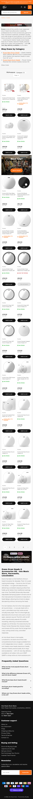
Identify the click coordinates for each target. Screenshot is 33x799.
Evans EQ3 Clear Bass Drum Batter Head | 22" (9, 194)
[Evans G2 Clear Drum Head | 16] (24, 404)
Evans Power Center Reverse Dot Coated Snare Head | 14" (8, 232)
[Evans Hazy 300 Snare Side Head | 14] (9, 366)
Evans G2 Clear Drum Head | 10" (8, 488)
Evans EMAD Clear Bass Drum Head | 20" (8, 269)
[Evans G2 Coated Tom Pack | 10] (9, 404)
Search (26, 12)
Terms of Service (6, 735)
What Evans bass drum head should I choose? (16, 680)
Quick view (9, 115)
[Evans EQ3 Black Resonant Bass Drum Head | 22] (24, 182)
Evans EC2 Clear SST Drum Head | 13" (8, 342)
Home (3, 17)
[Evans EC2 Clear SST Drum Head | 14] (24, 294)
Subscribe (25, 772)
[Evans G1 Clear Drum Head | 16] (24, 513)
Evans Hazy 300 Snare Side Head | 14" (8, 378)
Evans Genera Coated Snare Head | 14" (23, 342)
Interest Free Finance (8, 755)
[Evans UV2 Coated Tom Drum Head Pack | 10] (9, 125)
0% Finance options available (16, 557)
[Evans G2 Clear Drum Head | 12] (24, 441)
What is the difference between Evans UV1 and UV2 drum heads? (16, 674)
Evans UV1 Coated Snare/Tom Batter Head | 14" (22, 137)
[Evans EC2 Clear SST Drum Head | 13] (9, 330)
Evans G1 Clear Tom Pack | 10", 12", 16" (22, 488)
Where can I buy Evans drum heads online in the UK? (16, 694)
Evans (8, 17)
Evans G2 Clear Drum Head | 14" (8, 452)
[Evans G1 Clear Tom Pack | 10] (24, 477)
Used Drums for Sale (8, 749)
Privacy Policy (5, 733)
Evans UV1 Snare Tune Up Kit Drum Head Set (8, 98)
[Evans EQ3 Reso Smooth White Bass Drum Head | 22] (24, 220)
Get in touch (17, 170)
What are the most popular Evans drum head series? (16, 667)
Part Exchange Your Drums (10, 753)
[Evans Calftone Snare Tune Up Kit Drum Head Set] (24, 87)
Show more (5, 65)
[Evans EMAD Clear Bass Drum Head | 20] (9, 258)
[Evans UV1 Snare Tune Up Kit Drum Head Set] (9, 87)
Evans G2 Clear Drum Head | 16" (23, 415)
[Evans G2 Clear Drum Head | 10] (9, 477)
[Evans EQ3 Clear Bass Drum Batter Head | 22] (9, 182)
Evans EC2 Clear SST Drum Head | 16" (8, 306)
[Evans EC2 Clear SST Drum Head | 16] (9, 294)
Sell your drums (6, 751)
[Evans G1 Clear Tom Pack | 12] (9, 513)
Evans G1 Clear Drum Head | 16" (23, 524)
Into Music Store (13, 797)
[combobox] (16, 12)
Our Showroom (6, 726)
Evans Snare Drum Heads (11, 60)
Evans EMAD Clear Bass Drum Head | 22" (23, 269)
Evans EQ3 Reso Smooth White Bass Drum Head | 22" (23, 232)
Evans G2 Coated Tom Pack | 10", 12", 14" (8, 415)
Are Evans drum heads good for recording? (16, 687)
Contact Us (5, 737)
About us (4, 724)
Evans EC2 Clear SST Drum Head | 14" (23, 306)
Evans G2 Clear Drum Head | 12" (23, 452)
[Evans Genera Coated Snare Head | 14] (24, 330)
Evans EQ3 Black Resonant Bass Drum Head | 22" (23, 195)
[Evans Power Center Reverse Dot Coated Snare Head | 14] (9, 220)
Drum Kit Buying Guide (9, 746)
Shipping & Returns (7, 731)
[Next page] (28, 547)
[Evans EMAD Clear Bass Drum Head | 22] (24, 258)
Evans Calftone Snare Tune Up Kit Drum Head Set (23, 99)
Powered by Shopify (23, 797)
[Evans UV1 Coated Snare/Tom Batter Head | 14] (24, 125)
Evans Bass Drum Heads (11, 53)
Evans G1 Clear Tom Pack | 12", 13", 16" (7, 524)
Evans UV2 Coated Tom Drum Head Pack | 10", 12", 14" (8, 137)
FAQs (3, 729)
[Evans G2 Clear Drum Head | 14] (9, 441)
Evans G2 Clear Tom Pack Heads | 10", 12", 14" (23, 379)
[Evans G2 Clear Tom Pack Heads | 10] (24, 366)
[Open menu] (30, 7)
